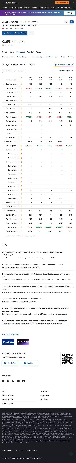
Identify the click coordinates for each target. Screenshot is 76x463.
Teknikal (30, 52)
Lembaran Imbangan (38, 57)
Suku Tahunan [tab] (19, 71)
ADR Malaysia (66, 7)
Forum (38, 52)
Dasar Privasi (19, 450)
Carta (12, 52)
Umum (4, 52)
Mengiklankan (44, 395)
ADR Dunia (55, 7)
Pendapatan (71, 57)
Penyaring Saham (15, 7)
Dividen (63, 57)
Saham (4, 7)
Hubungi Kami (44, 399)
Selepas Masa (44, 7)
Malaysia (27, 7)
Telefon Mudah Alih (8, 395)
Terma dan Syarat (7, 450)
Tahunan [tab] (7, 71)
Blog (3, 391)
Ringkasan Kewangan (8, 57)
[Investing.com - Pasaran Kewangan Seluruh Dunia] (11, 3)
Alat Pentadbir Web (8, 403)
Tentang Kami (44, 391)
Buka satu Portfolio (8, 399)
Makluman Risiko (31, 450)
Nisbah (57, 57)
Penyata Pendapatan (23, 57)
